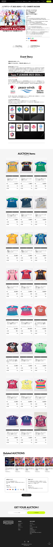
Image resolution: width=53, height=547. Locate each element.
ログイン (19, 528)
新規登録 (19, 529)
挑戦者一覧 (19, 524)
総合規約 (31, 525)
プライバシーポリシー (32, 524)
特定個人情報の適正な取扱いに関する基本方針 (35, 532)
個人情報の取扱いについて (33, 529)
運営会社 (31, 533)
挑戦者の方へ (19, 525)
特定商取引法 (31, 528)
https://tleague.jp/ (15, 77)
